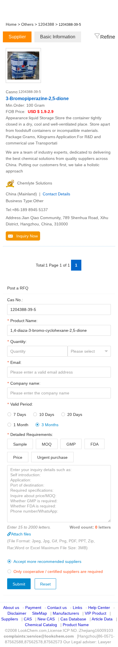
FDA (95, 444)
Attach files (21, 534)
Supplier (17, 36)
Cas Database (73, 619)
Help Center (99, 607)
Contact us (57, 607)
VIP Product (95, 613)
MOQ (47, 444)
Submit (19, 584)
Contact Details (56, 194)
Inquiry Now (25, 236)
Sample (20, 444)
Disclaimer (16, 613)
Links (77, 607)
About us (11, 607)
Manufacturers (66, 613)
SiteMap (39, 613)
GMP (71, 444)
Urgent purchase (52, 457)
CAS (28, 619)
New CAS (46, 619)
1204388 (46, 24)
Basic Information (57, 36)
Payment (33, 607)
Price (17, 457)
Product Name (76, 624)
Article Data (102, 619)
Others (27, 24)
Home (11, 24)
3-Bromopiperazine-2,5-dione (37, 98)
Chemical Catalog (41, 624)
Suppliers (9, 619)
